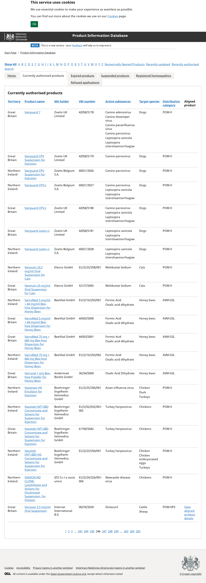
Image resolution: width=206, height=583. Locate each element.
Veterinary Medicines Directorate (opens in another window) (110, 568)
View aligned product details (189, 512)
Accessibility (23, 568)
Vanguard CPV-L (35, 185)
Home (12, 76)
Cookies (112, 16)
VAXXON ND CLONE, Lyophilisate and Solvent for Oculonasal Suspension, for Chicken (36, 488)
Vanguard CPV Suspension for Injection (35, 160)
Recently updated (158, 64)
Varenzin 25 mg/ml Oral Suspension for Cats (37, 289)
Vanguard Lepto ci (37, 231)
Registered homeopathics (153, 76)
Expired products (82, 76)
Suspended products (115, 76)
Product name (35, 101)
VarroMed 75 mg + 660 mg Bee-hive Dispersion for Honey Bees (37, 342)
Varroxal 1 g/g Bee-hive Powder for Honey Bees (38, 377)
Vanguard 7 (32, 112)
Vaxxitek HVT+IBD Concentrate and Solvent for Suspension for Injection (36, 414)
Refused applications (85, 82)
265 (138, 531)
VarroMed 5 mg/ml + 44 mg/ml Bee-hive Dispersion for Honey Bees (38, 305)
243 (80, 531)
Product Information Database (100, 35)
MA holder (61, 101)
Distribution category (171, 103)
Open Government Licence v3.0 (68, 574)
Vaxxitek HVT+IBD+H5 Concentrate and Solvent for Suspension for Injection (36, 460)
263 (126, 531)
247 (104, 531)
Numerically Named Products (125, 64)
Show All (11, 64)
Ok (34, 24)
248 (110, 531)
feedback (77, 45)
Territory (14, 101)
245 (92, 531)
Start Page (10, 52)
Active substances (118, 101)
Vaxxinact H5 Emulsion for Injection (33, 391)
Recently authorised (185, 64)
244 (86, 531)
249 (116, 531)
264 (132, 531)
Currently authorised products (43, 76)
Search (9, 69)
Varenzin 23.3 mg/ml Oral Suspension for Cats (35, 273)
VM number (87, 101)
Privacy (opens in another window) (53, 568)
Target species (149, 101)
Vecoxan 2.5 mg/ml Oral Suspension (38, 509)
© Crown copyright (190, 573)
